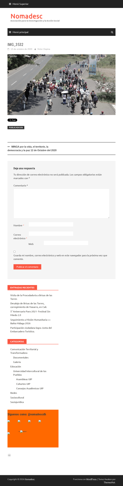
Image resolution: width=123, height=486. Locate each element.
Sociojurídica (17, 401)
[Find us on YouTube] (33, 425)
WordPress (91, 479)
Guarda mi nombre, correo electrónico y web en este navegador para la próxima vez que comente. (60, 257)
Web (30, 243)
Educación (15, 366)
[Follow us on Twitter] (22, 425)
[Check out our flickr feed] (12, 437)
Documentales (20, 357)
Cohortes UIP (23, 383)
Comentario (21, 185)
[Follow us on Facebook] (12, 425)
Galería (17, 361)
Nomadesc (26, 16)
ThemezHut (109, 482)
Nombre (19, 225)
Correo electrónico (20, 236)
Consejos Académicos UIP (30, 388)
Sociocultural (17, 397)
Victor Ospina (43, 49)
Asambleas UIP (24, 379)
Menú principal (20, 31)
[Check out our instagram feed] (43, 425)
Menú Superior (20, 3)
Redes (13, 392)
